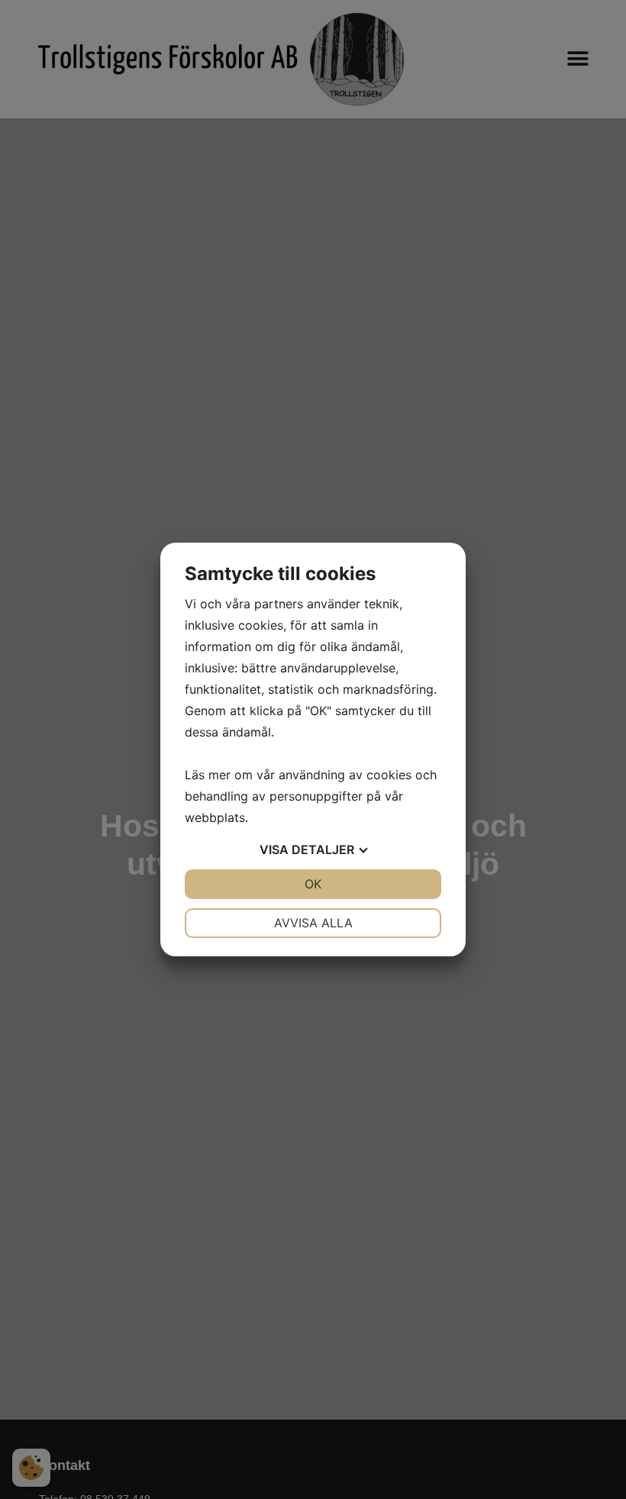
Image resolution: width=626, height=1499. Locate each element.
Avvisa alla (313, 922)
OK (313, 883)
